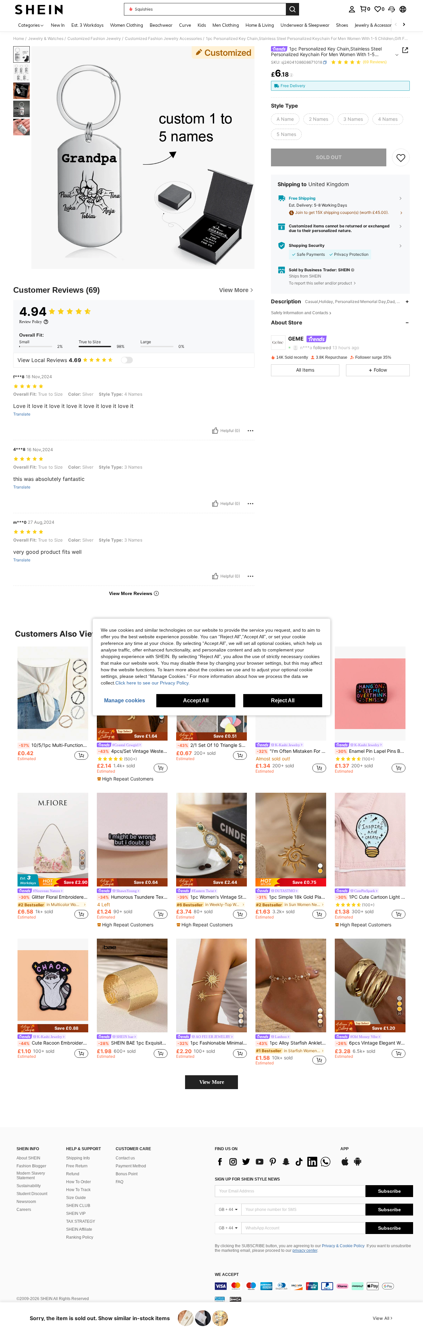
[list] (274, 1162)
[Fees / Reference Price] (291, 75)
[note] (132, 734)
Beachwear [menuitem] (161, 25)
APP (344, 1149)
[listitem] (53, 710)
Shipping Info (78, 1158)
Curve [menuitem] (185, 25)
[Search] (292, 9)
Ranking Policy (79, 1237)
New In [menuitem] (58, 25)
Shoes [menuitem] (342, 25)
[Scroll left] (396, 24)
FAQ (119, 1182)
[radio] (285, 119)
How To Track (78, 1189)
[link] (364, 9)
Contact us (125, 1158)
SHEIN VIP (76, 1213)
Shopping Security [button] (307, 245)
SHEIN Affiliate (79, 1229)
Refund (72, 1174)
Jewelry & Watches (45, 38)
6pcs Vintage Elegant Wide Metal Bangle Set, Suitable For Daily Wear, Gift (370, 1043)
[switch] (127, 360)
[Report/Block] (250, 431)
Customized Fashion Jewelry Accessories (163, 38)
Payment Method (131, 1166)
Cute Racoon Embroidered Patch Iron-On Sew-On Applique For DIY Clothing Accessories (53, 1043)
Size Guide (76, 1197)
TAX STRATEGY (80, 1221)
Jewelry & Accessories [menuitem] (376, 25)
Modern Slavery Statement (31, 1175)
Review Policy (30, 321)
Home (18, 38)
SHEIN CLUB (78, 1205)
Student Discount (32, 1193)
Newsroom (26, 1201)
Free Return (77, 1166)
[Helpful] (215, 431)
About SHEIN (28, 1158)
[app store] (345, 1164)
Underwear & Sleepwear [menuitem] (305, 25)
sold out (329, 157)
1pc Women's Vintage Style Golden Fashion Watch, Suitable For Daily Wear (212, 897)
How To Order (78, 1182)
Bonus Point (126, 1174)
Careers (24, 1209)
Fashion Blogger (31, 1166)
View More (211, 1082)
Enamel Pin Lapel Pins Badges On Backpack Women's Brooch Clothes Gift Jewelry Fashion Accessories (370, 751)
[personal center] (352, 9)
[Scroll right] (404, 24)
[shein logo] (39, 9)
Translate (21, 414)
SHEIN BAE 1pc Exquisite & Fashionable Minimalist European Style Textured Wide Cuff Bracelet (133, 1043)
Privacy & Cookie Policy (343, 1246)
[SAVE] (401, 158)
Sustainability (29, 1186)
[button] (392, 9)
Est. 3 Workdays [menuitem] (87, 25)
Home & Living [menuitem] (260, 25)
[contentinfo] (314, 1286)
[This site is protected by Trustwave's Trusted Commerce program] (220, 1299)
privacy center (304, 1250)
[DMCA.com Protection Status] (235, 1299)
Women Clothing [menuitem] (126, 25)
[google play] (357, 1164)
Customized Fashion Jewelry (94, 38)
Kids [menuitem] (202, 25)
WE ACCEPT (227, 1275)
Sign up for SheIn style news (247, 1179)
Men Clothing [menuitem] (225, 25)
